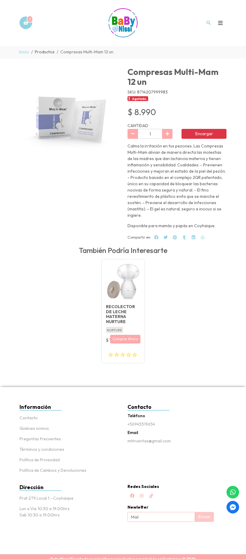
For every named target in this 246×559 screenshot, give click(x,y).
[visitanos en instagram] (141, 496)
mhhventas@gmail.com (149, 441)
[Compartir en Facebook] (156, 237)
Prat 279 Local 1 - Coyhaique (47, 498)
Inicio (24, 52)
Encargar (204, 133)
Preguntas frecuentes (40, 439)
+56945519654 (141, 424)
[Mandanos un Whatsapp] (232, 492)
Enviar (205, 516)
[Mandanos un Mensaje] (232, 507)
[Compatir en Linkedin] (193, 237)
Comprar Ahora (125, 339)
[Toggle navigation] (220, 22)
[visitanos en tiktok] (151, 496)
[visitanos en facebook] (132, 496)
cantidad (138, 125)
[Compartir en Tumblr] (184, 237)
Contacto (29, 418)
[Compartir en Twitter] (165, 237)
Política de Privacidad (40, 459)
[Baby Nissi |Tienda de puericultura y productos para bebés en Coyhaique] (123, 23)
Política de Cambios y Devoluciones (53, 470)
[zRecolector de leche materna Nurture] (123, 280)
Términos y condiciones (42, 449)
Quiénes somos (34, 428)
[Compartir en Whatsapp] (203, 237)
